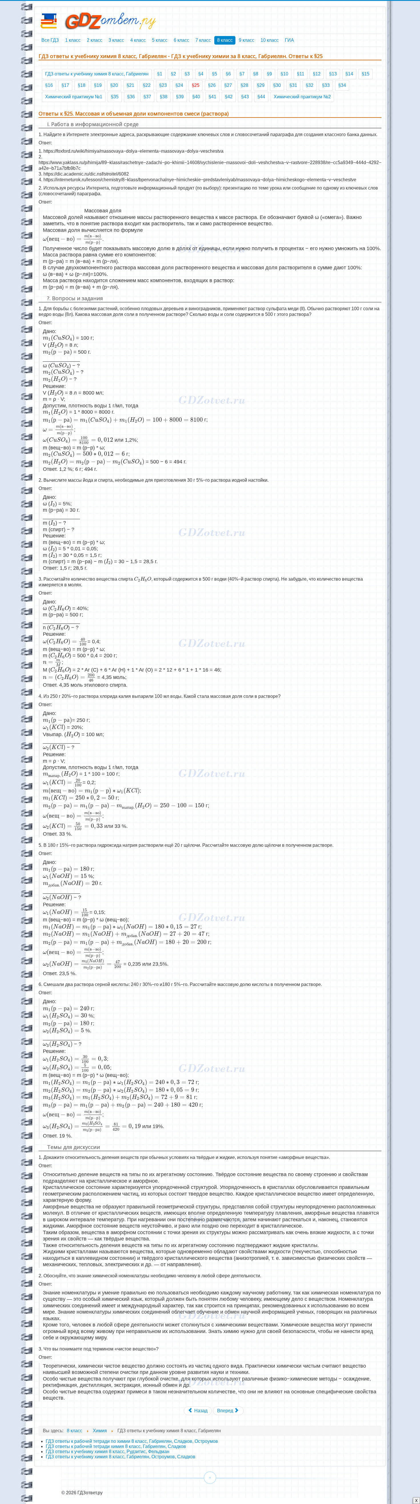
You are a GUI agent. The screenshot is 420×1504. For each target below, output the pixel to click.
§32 (309, 85)
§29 (261, 85)
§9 (269, 73)
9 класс (246, 40)
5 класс (159, 40)
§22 (147, 85)
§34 (342, 85)
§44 (261, 96)
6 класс (181, 40)
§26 (212, 85)
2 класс (94, 40)
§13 (333, 73)
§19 (98, 85)
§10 (284, 73)
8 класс (225, 40)
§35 (115, 96)
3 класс (116, 40)
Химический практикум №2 (302, 96)
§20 (114, 85)
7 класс (203, 40)
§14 (349, 73)
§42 (229, 96)
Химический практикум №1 (73, 96)
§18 (81, 85)
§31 (293, 85)
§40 (196, 96)
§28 (244, 85)
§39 (180, 96)
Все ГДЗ (50, 40)
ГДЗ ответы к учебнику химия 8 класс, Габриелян (97, 73)
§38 (163, 96)
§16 (49, 85)
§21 (130, 85)
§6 (228, 73)
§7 (242, 73)
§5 (214, 73)
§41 (212, 96)
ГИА (289, 40)
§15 (365, 73)
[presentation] (72, 239)
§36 (131, 96)
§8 (255, 73)
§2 (173, 73)
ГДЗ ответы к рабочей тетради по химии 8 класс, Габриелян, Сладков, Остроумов (132, 1441)
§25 (195, 85)
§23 (163, 85)
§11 (300, 73)
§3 (187, 73)
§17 (65, 85)
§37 (147, 96)
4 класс (138, 40)
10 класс (270, 40)
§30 (277, 85)
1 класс (73, 40)
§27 (228, 85)
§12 (317, 73)
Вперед (225, 1410)
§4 (200, 73)
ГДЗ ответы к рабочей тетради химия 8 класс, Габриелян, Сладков (116, 1446)
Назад (200, 1410)
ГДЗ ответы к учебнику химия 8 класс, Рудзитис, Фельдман (107, 1451)
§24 (179, 85)
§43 (245, 96)
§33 (326, 85)
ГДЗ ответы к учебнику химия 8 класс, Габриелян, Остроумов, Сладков (120, 1456)
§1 (159, 73)
